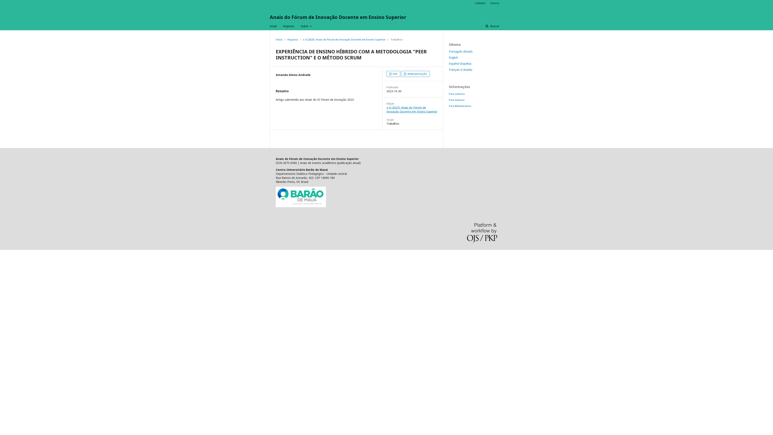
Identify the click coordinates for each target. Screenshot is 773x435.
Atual (273, 26)
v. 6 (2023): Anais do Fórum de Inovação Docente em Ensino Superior (344, 39)
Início (279, 39)
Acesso (494, 3)
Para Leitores (457, 94)
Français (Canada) (460, 69)
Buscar (494, 26)
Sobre (305, 26)
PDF (394, 74)
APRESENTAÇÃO (417, 74)
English (453, 57)
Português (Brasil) (460, 51)
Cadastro (480, 3)
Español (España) (460, 63)
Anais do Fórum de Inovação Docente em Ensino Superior (338, 17)
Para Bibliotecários (460, 106)
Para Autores (457, 100)
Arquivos (288, 26)
